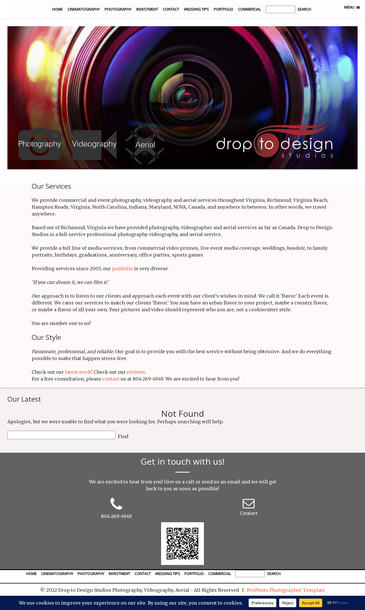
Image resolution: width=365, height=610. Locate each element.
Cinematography (84, 9)
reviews (136, 372)
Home (57, 9)
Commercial (249, 9)
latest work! (78, 372)
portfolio (122, 268)
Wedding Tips (196, 9)
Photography (118, 9)
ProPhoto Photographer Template (286, 590)
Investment (147, 9)
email (233, 482)
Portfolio (223, 9)
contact (110, 379)
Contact (171, 9)
